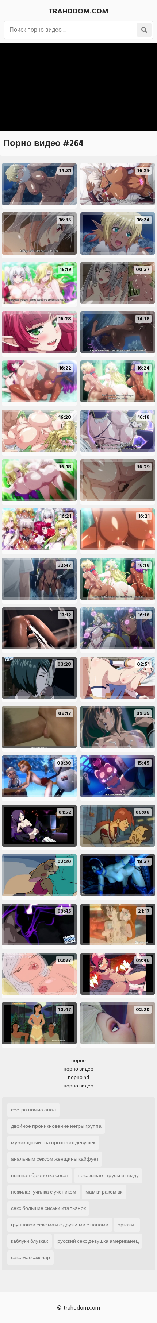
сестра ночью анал (33, 1110)
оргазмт (127, 1225)
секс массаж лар (30, 1257)
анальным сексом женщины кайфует (55, 1159)
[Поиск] (144, 30)
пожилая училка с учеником (43, 1192)
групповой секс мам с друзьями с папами (59, 1225)
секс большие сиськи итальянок (48, 1208)
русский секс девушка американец (98, 1241)
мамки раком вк (103, 1192)
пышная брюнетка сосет (40, 1175)
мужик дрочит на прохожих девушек (53, 1142)
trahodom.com (78, 11)
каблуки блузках (29, 1241)
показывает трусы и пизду (108, 1175)
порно (78, 1060)
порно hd (78, 1077)
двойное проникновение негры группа (56, 1126)
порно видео (78, 1069)
